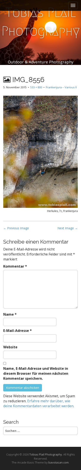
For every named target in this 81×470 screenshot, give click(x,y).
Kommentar (15, 266)
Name (10, 314)
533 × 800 (36, 87)
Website (10, 347)
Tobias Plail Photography (41, 21)
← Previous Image (16, 228)
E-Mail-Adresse (17, 330)
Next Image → (67, 228)
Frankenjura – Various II (61, 87)
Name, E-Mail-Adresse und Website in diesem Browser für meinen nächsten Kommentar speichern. (35, 373)
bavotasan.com (58, 462)
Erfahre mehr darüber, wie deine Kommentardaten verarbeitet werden (38, 403)
